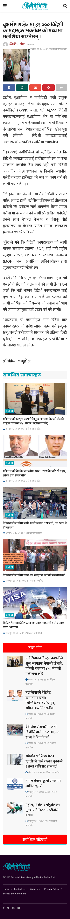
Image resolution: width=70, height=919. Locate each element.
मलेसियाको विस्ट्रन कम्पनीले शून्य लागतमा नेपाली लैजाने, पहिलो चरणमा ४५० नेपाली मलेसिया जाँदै (33, 421)
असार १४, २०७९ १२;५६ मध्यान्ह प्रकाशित (23, 533)
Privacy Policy (51, 889)
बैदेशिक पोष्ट (17, 44)
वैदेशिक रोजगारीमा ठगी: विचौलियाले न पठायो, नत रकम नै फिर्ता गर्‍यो (34, 525)
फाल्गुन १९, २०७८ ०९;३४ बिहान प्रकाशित (23, 633)
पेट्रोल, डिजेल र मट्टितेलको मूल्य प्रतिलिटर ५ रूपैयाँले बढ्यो (42, 810)
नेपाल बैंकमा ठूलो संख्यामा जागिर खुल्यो (43, 783)
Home (6, 889)
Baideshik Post (18, 877)
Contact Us (19, 889)
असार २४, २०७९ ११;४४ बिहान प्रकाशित (23, 481)
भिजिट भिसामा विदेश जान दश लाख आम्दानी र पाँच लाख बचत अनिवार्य (33, 625)
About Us (35, 889)
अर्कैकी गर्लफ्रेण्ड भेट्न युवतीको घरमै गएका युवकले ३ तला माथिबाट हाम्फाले (44, 761)
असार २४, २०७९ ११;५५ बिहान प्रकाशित (23, 429)
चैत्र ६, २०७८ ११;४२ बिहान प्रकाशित (44, 772)
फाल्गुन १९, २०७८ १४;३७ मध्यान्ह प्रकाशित (24, 581)
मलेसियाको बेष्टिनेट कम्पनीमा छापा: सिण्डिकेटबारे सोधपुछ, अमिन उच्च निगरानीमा (34, 473)
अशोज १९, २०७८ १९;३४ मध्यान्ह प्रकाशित (48, 49)
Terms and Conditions (14, 894)
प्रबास (31, 44)
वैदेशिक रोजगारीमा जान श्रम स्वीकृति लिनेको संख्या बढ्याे (34, 575)
